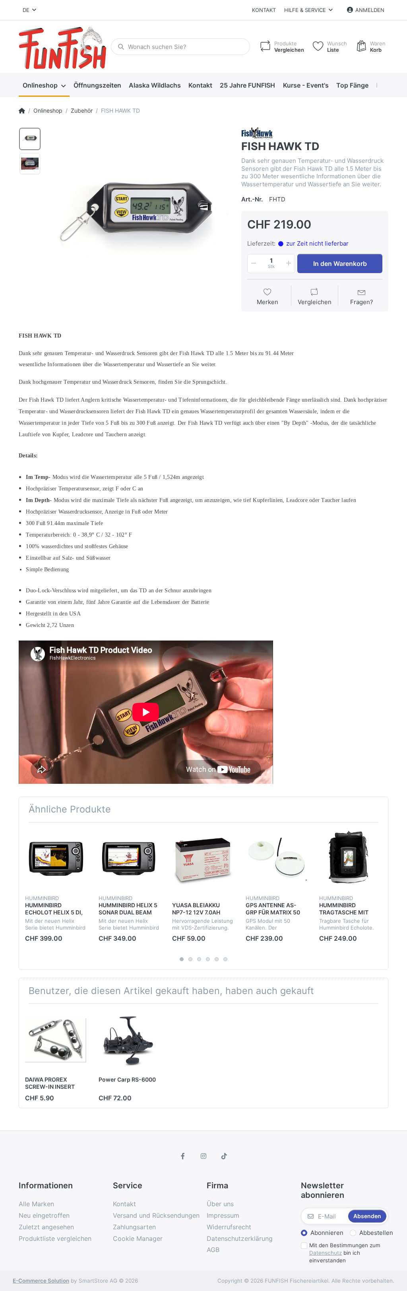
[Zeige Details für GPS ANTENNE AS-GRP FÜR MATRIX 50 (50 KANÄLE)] (276, 859)
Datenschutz (325, 1253)
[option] (138, 218)
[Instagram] (203, 1156)
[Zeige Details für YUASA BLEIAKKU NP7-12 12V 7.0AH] (202, 859)
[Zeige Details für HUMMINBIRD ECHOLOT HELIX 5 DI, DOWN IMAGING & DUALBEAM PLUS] (55, 859)
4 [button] (208, 959)
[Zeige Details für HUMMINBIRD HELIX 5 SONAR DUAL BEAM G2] (129, 859)
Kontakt (264, 10)
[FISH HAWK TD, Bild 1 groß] (29, 139)
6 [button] (225, 959)
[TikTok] (224, 1156)
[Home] (22, 111)
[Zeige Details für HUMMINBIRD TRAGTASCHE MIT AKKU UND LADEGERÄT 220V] (349, 859)
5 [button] (217, 959)
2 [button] (190, 959)
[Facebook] (183, 1156)
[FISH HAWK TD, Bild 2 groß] (29, 163)
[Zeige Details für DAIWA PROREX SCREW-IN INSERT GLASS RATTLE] (55, 1040)
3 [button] (199, 959)
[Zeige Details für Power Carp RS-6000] (129, 1040)
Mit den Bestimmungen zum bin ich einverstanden (344, 1253)
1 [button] (182, 959)
